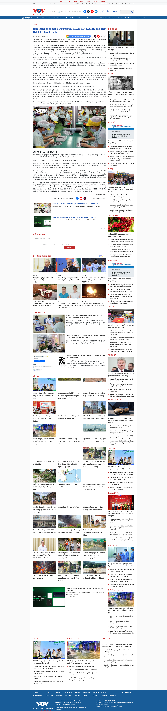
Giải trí (122, 17)
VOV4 (81, 1)
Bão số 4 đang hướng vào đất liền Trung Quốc (83, 670)
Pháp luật (68, 17)
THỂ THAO (112, 307)
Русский (114, 4)
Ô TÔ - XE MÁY (114, 400)
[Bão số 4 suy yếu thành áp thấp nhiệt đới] (69, 476)
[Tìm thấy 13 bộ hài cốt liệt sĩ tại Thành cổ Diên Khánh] (69, 407)
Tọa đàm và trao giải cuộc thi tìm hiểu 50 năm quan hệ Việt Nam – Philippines (121, 527)
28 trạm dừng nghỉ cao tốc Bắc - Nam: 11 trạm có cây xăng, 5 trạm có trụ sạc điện (94, 555)
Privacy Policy (57, 244)
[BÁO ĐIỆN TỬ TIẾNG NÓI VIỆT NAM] (39, 11)
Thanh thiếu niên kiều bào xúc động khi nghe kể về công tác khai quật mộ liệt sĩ (69, 395)
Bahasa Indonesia (65, 4)
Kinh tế (56, 17)
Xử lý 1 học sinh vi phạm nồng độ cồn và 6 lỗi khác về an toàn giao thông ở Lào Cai (94, 486)
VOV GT (102, 1)
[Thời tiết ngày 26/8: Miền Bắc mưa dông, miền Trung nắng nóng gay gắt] (44, 430)
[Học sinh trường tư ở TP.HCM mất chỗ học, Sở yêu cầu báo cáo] (44, 521)
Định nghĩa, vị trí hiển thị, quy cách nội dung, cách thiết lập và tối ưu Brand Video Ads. (76, 206)
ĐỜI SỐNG (112, 29)
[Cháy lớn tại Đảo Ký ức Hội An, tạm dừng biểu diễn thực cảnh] (69, 521)
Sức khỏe (105, 17)
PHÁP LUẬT (113, 260)
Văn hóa (117, 17)
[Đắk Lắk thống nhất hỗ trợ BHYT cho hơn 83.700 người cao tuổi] (69, 430)
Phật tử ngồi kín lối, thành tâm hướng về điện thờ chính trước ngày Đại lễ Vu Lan (69, 555)
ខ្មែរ (86, 4)
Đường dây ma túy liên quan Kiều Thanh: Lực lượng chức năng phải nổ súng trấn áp (121, 296)
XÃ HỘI (36, 24)
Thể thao (74, 17)
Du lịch (127, 17)
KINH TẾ (111, 122)
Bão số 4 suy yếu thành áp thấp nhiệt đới (81, 666)
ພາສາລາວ (104, 4)
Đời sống (111, 17)
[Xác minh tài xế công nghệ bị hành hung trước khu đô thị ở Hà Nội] (69, 567)
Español (124, 4)
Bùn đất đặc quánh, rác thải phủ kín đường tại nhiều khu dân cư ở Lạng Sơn (44, 509)
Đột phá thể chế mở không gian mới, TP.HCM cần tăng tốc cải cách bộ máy (94, 441)
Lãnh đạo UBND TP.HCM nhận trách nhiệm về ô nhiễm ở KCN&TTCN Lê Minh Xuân (44, 555)
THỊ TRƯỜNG (113, 215)
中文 (34, 4)
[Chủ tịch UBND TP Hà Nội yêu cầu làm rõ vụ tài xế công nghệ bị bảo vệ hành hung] (94, 453)
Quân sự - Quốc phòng (136, 17)
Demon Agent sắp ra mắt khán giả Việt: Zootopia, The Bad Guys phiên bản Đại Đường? (121, 116)
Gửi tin (69, 247)
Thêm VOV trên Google (98, 198)
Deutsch (52, 4)
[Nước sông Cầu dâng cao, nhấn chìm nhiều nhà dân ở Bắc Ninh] (94, 521)
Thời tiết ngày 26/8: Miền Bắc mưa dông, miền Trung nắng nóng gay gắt (43, 441)
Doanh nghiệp (91, 17)
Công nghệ (99, 17)
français (43, 4)
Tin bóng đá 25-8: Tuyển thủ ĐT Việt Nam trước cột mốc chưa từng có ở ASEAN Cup (121, 344)
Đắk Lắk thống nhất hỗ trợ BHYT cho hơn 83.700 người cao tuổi (69, 441)
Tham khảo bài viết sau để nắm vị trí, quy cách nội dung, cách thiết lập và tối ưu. (74, 219)
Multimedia (50, 17)
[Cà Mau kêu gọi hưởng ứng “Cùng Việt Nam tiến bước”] (94, 498)
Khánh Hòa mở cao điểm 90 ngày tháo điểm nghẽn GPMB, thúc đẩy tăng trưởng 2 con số (122, 158)
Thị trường (62, 17)
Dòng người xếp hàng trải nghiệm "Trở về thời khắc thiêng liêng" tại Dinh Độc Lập (122, 539)
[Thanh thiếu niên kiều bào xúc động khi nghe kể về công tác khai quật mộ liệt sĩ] (69, 384)
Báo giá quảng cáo (60, 709)
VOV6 (95, 1)
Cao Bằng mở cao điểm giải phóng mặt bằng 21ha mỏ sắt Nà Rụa (43, 418)
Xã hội (38, 17)
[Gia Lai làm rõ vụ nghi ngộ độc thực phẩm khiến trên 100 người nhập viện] (69, 453)
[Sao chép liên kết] (101, 36)
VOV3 (75, 1)
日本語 (78, 4)
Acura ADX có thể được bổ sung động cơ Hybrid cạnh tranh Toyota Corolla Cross (122, 442)
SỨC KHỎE (113, 545)
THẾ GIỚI (112, 355)
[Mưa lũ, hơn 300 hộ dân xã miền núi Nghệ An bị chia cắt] (94, 567)
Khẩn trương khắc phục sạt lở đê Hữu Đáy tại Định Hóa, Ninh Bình (44, 486)
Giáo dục (106, 639)
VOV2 (68, 1)
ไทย (133, 4)
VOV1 (61, 1)
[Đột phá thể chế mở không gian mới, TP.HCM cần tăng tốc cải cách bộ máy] (94, 430)
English (114, 11)
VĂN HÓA (112, 74)
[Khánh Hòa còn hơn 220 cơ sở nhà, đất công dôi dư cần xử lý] (94, 407)
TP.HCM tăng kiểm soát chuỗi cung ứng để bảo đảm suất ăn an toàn (44, 395)
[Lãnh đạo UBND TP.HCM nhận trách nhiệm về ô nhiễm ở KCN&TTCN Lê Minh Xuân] (44, 544)
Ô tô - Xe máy (82, 17)
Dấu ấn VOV (113, 493)
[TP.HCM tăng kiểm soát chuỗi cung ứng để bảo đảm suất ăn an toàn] (44, 384)
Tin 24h (111, 448)
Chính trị (33, 17)
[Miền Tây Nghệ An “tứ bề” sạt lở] (69, 498)
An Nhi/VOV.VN (101, 194)
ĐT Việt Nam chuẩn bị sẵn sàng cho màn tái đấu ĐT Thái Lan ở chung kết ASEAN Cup (121, 332)
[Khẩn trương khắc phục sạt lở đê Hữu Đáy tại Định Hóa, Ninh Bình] (44, 476)
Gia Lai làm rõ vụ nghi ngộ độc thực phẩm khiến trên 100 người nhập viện (69, 464)
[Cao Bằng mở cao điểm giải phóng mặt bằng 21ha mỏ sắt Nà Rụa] (44, 407)
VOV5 (88, 1)
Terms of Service (66, 244)
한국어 (94, 4)
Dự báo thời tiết (116, 590)
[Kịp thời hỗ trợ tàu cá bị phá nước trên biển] (44, 567)
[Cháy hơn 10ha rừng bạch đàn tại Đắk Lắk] (44, 453)
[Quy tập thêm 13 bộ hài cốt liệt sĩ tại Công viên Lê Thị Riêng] (94, 384)
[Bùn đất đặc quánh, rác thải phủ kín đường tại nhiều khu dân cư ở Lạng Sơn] (44, 498)
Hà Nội (52, 11)
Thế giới (43, 17)
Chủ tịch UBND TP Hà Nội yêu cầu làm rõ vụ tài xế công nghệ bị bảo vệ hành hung (94, 464)
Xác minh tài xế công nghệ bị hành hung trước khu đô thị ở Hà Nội (68, 578)
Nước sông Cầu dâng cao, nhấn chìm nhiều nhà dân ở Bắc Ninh (94, 532)
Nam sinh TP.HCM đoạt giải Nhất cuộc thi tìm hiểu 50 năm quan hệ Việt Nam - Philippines (122, 521)
